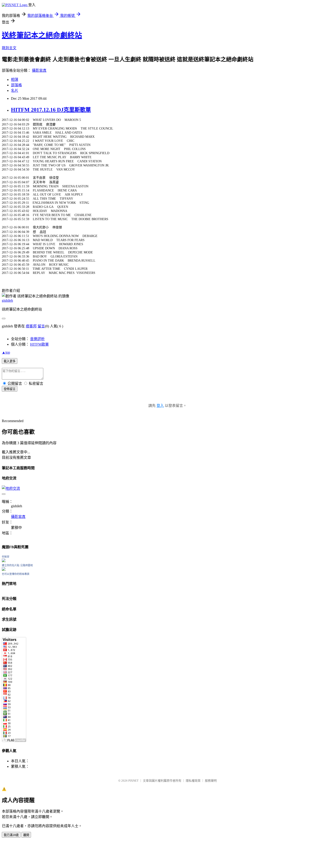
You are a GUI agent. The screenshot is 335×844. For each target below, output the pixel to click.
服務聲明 (211, 780)
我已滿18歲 (11, 835)
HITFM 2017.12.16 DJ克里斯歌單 (51, 110)
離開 (26, 835)
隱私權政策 (193, 780)
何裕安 (5, 556)
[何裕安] (3, 561)
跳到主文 (9, 48)
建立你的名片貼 (10, 565)
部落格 (16, 85)
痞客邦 (31, 326)
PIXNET (133, 780)
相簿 (14, 80)
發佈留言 (9, 389)
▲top (6, 352)
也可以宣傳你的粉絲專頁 (15, 574)
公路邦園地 (26, 565)
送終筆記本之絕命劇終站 (42, 35)
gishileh (7, 300)
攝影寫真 (39, 70)
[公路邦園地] (3, 569)
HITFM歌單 (39, 344)
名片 (14, 90)
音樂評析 (37, 339)
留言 (41, 326)
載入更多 (9, 361)
